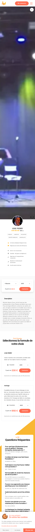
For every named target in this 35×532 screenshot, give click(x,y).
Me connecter (22, 3)
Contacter (25, 289)
